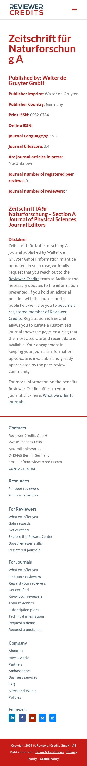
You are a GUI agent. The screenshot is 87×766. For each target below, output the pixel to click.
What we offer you (23, 516)
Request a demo (22, 623)
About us (16, 651)
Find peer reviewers (25, 576)
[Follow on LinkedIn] (12, 718)
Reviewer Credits (24, 278)
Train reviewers (21, 603)
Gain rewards (19, 523)
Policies (15, 697)
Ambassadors (20, 670)
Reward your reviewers (27, 583)
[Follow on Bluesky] (42, 718)
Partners (16, 664)
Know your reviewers (26, 596)
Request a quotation (25, 629)
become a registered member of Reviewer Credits (42, 312)
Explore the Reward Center (30, 536)
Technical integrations (27, 616)
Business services (23, 677)
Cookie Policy (49, 759)
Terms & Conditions (49, 752)
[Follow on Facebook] (22, 718)
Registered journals (24, 550)
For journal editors (24, 495)
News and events (22, 690)
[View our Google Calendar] (52, 718)
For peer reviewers (24, 488)
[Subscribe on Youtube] (32, 718)
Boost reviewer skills (25, 543)
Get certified (19, 530)
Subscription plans (24, 609)
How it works (19, 657)
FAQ (12, 684)
